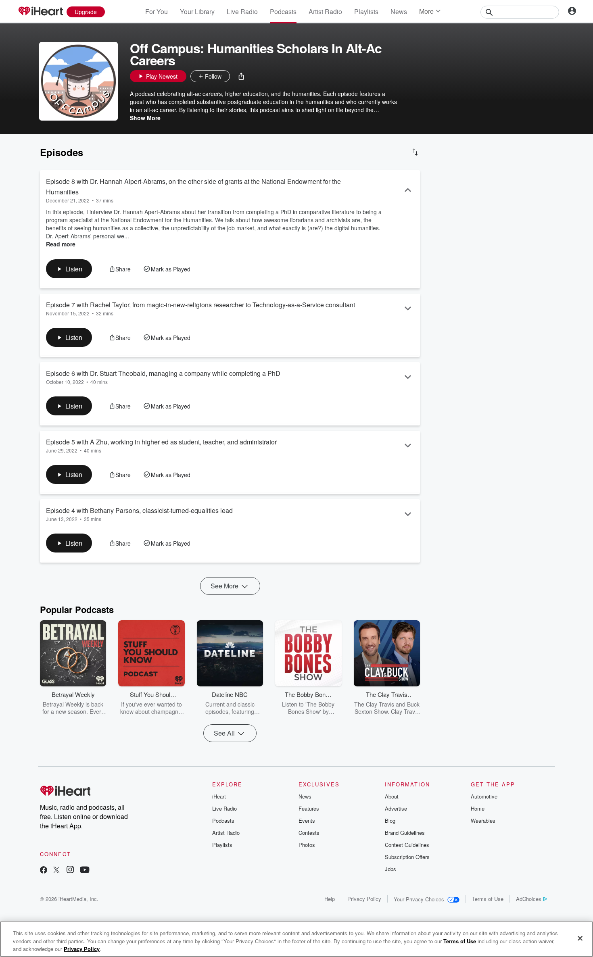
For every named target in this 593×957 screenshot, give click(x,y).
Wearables (483, 820)
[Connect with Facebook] (43, 870)
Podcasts (283, 11)
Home (477, 808)
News (398, 11)
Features (309, 808)
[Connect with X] (56, 870)
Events (307, 820)
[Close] (580, 938)
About (392, 796)
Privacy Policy (364, 899)
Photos (307, 845)
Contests (309, 832)
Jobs (390, 869)
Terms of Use (487, 899)
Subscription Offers (407, 857)
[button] (241, 76)
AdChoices (528, 899)
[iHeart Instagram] (70, 870)
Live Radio (242, 11)
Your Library (197, 11)
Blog (390, 820)
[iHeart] (40, 12)
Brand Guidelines (405, 832)
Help (329, 899)
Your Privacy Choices (419, 899)
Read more (60, 244)
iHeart (219, 796)
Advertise (396, 808)
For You (156, 11)
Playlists (366, 11)
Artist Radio (325, 11)
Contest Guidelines (407, 845)
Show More (145, 118)
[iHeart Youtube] (85, 870)
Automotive (484, 796)
